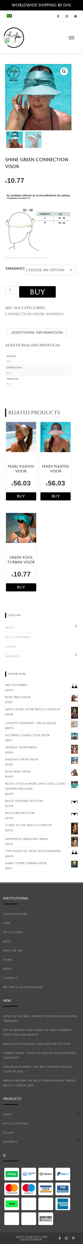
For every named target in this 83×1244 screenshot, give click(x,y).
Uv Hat (10, 646)
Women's (55, 314)
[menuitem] (9, 16)
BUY (37, 292)
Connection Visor (24, 314)
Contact (10, 978)
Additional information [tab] (37, 332)
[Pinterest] (75, 16)
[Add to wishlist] (12, 70)
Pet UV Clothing (18, 637)
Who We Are (12, 950)
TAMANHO (14, 268)
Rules (7, 968)
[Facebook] (58, 16)
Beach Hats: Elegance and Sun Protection (36, 1043)
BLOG (7, 941)
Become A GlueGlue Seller (23, 987)
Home (7, 959)
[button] (64, 71)
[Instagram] (67, 16)
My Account (13, 932)
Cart (6, 923)
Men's (9, 627)
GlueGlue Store (15, 914)
